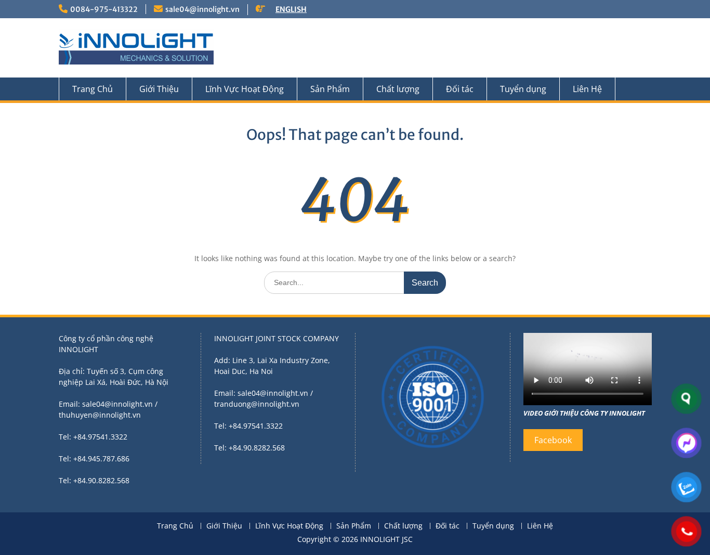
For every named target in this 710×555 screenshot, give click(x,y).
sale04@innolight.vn (202, 9)
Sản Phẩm (330, 89)
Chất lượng (397, 89)
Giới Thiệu (159, 89)
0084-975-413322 (104, 9)
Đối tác (460, 89)
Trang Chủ (92, 89)
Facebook (553, 440)
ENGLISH (291, 9)
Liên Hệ (587, 89)
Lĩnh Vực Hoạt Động (244, 89)
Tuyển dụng (523, 89)
